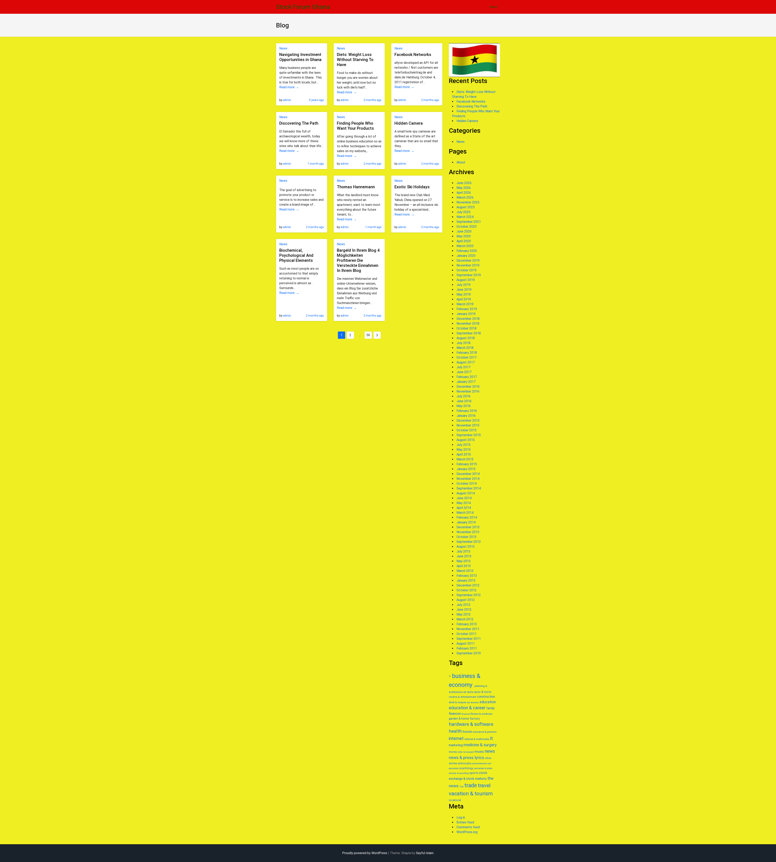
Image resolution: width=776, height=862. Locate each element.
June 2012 (464, 610)
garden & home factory (464, 718)
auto (470, 692)
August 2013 (466, 546)
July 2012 (463, 605)
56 (368, 335)
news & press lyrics (466, 757)
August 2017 (466, 362)
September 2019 (469, 275)
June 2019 (464, 290)
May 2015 (464, 450)
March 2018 (465, 348)
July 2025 (463, 212)
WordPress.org (467, 832)
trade (470, 785)
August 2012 (466, 600)
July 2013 (463, 551)
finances (455, 714)
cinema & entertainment (462, 696)
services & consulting (459, 773)
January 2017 (466, 382)
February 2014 (467, 517)
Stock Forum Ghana (303, 6)
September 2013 (469, 542)
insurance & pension (485, 731)
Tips (461, 786)
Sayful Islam (424, 853)
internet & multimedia (476, 739)
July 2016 (463, 396)
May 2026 (464, 188)
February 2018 (467, 353)
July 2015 (463, 445)
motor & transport (466, 752)
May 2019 (464, 294)
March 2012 (465, 619)
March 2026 (465, 197)
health (455, 731)
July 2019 (463, 285)
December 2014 (468, 474)
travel (484, 785)
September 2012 (469, 595)
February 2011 (467, 648)
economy (475, 702)
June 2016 (464, 401)
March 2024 (465, 217)
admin (287, 100)
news (490, 751)
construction (486, 697)
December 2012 (468, 585)
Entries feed (465, 822)
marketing (456, 745)
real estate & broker (483, 768)
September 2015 (469, 435)
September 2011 (469, 639)
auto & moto (482, 692)
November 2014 (468, 479)
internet (456, 738)
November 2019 (468, 265)
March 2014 (465, 513)
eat (468, 702)
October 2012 (467, 590)
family (490, 708)
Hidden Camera (408, 123)
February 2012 (467, 624)
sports (473, 773)
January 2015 (466, 469)
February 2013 (467, 576)
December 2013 (468, 527)
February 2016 (467, 411)
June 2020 (464, 231)
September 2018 (469, 333)
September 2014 (469, 488)
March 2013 (465, 571)
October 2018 (467, 328)
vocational (455, 800)
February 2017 (467, 377)
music (479, 751)
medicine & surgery (480, 745)
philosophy (464, 763)
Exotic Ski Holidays (412, 186)
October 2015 (467, 430)
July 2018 (463, 343)
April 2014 (464, 508)
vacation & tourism (471, 793)
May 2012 (464, 614)
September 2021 (469, 222)
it (491, 738)
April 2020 (464, 241)
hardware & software (471, 724)
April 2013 (464, 566)
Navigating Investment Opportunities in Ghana (300, 57)
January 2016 (466, 416)
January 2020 (466, 256)
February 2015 (467, 464)
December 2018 (468, 319)
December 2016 (468, 386)
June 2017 (464, 372)
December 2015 (468, 420)
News (283, 48)
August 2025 (466, 207)
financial (466, 714)
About (494, 6)
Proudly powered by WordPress (364, 853)
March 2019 (465, 304)
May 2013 (464, 561)
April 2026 (464, 193)
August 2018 (466, 338)
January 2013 (466, 580)
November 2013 (468, 532)
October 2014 (467, 483)
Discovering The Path (298, 123)
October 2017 (467, 357)
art (464, 692)
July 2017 (463, 367)
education (488, 702)
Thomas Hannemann (356, 186)
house (467, 731)
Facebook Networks (412, 54)
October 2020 (467, 226)
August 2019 (466, 280)
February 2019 (467, 309)
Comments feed (468, 827)
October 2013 (467, 537)
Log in (461, 817)
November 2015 (468, 425)
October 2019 (467, 270)
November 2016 (468, 391)
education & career (467, 707)
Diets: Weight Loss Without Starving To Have (355, 59)
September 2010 (469, 653)
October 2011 (467, 634)
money (453, 751)
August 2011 (466, 643)
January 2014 (466, 522)
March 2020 (465, 246)
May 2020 (464, 236)
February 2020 (467, 251)
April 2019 (464, 299)
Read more (287, 87)
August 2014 (466, 493)
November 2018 (468, 323)
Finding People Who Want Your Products (355, 126)
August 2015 (466, 440)
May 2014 (464, 503)
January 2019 (466, 314)
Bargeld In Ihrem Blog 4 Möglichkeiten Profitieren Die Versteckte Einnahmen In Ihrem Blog (358, 260)
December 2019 (468, 260)
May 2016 (464, 406)
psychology (466, 768)
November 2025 (468, 202)
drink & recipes (457, 702)
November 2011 (468, 629)
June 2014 (464, 498)
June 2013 (464, 556)
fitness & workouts (481, 713)
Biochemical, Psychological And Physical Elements (296, 255)
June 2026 (464, 183)
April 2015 (464, 454)
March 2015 (465, 459)
